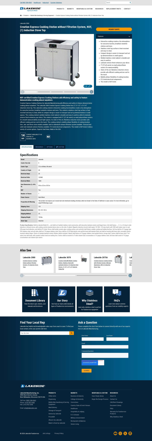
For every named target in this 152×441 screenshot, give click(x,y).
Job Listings (46, 433)
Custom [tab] (61, 147)
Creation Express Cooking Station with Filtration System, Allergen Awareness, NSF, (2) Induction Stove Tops (103, 264)
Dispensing (52, 399)
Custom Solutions (56, 3)
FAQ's (117, 300)
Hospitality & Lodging (77, 411)
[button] (91, 92)
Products (60, 9)
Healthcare (37, 3)
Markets (70, 9)
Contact (127, 9)
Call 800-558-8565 (26, 3)
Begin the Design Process (100, 399)
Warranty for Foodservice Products (118, 413)
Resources (99, 9)
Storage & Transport (55, 410)
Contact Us (113, 399)
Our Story (62, 300)
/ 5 (85, 86)
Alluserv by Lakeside (55, 420)
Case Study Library (98, 396)
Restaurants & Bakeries (78, 421)
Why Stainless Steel (116, 417)
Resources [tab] (39, 147)
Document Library (35, 300)
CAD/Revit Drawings (116, 402)
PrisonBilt (52, 417)
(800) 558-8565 (31, 400)
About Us (113, 396)
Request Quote (114, 29)
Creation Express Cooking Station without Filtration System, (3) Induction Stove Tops (30, 264)
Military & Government (78, 418)
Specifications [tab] (26, 147)
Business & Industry (77, 396)
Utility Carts (52, 396)
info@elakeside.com (30, 408)
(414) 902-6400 (30, 403)
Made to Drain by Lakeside (57, 423)
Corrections (74, 402)
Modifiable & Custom (84, 9)
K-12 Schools (75, 415)
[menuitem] (27, 3)
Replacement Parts (113, 9)
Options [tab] (50, 147)
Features (100, 36)
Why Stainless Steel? (89, 302)
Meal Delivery (53, 407)
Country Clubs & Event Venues (80, 405)
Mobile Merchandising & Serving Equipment (42, 15)
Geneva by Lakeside (55, 414)
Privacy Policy (59, 433)
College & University (77, 399)
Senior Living (75, 424)
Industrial (46, 3)
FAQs (111, 408)
